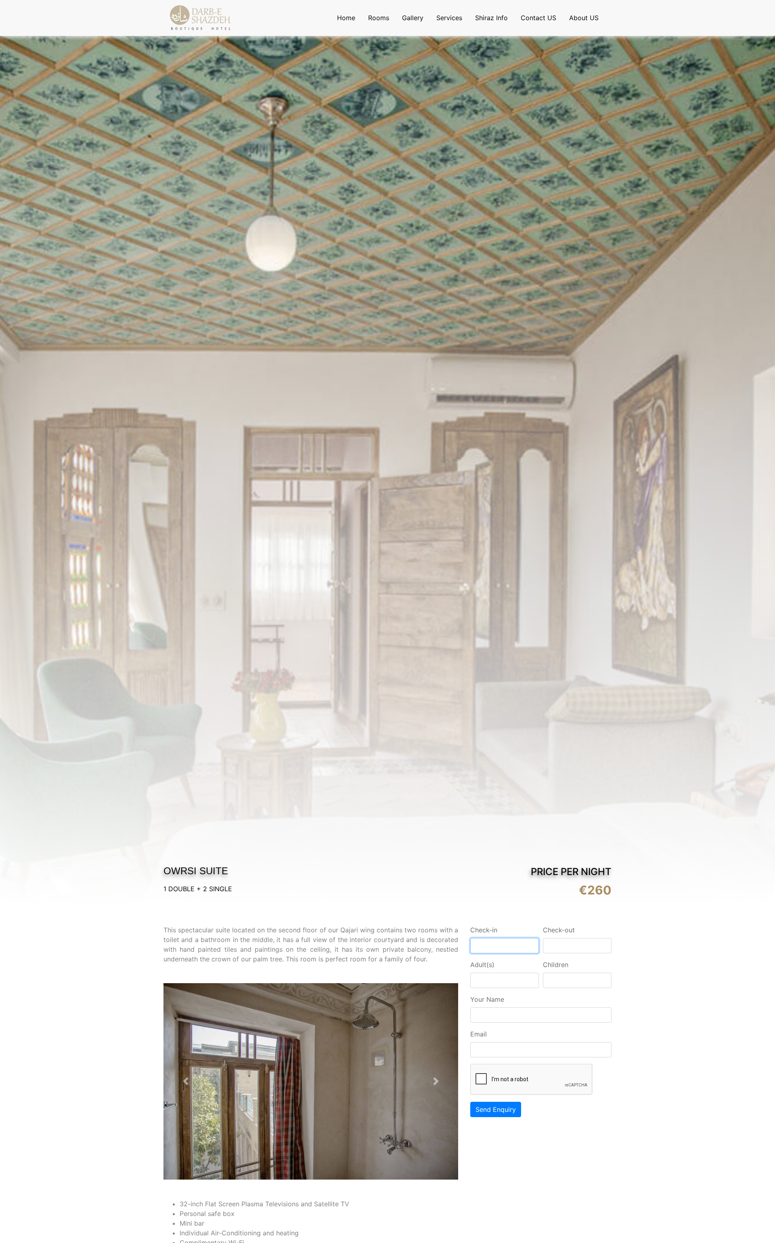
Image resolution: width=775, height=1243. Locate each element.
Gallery (412, 18)
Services (449, 18)
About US (584, 18)
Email (478, 1034)
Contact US (538, 18)
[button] (185, 1081)
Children (555, 965)
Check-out (559, 930)
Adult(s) (482, 965)
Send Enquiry (495, 1109)
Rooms (378, 18)
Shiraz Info (491, 18)
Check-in (483, 930)
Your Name (487, 999)
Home (346, 18)
